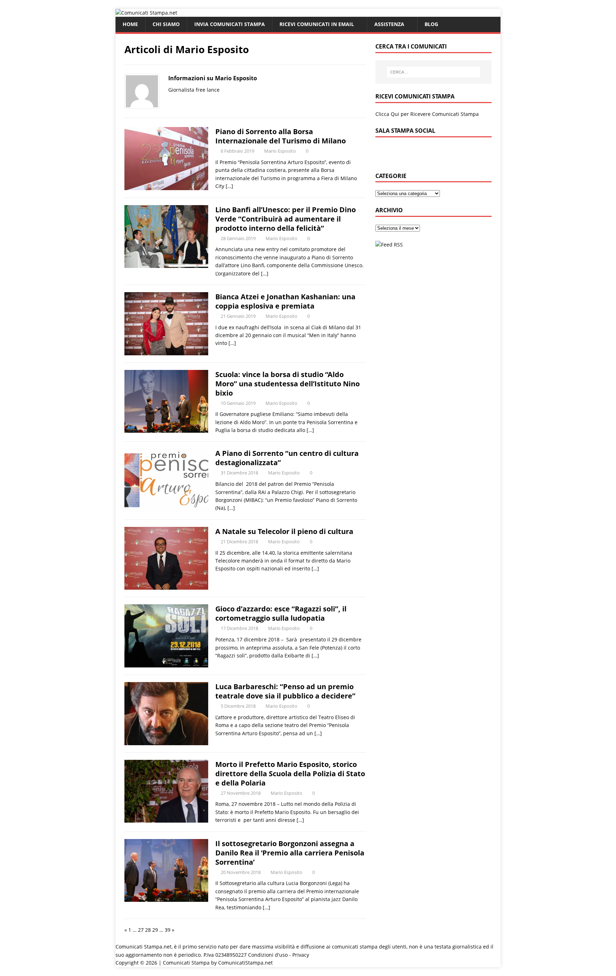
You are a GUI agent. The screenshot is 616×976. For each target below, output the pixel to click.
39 (167, 929)
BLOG (431, 24)
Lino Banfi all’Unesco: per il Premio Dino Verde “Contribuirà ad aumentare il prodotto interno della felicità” (285, 219)
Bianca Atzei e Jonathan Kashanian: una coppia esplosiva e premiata (285, 301)
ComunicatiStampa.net (245, 962)
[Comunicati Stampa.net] (146, 12)
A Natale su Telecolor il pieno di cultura (284, 531)
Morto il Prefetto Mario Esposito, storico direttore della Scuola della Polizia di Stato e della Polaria (290, 773)
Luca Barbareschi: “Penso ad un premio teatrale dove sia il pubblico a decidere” (285, 691)
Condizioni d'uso (268, 954)
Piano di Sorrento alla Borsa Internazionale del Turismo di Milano (280, 136)
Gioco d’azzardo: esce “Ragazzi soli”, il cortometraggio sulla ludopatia (280, 613)
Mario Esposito (280, 151)
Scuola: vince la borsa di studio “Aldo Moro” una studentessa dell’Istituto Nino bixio (287, 384)
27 (141, 929)
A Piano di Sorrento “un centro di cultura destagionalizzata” (287, 457)
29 (155, 929)
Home (130, 24)
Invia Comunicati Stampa (229, 24)
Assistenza (389, 24)
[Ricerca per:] (433, 72)
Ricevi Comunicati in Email (316, 24)
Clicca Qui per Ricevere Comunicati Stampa (427, 114)
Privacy (300, 954)
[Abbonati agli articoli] (389, 244)
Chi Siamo (166, 24)
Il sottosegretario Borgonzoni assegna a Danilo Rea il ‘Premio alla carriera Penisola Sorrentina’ (289, 853)
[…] (229, 186)
